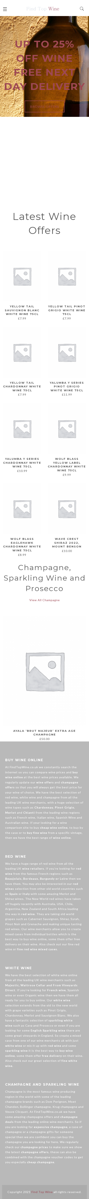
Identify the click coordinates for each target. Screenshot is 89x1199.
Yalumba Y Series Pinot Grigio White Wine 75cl (67, 386)
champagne (51, 797)
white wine (28, 797)
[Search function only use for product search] (82, 9)
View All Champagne (44, 600)
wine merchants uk (51, 1040)
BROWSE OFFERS (44, 106)
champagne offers (39, 1117)
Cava (28, 1025)
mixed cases (14, 934)
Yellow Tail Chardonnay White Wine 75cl (22, 386)
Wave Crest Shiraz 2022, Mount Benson (67, 542)
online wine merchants (56, 1121)
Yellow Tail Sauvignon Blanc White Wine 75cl (22, 310)
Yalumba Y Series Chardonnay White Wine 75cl (22, 462)
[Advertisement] (44, 163)
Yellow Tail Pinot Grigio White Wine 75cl (66, 310)
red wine (11, 797)
